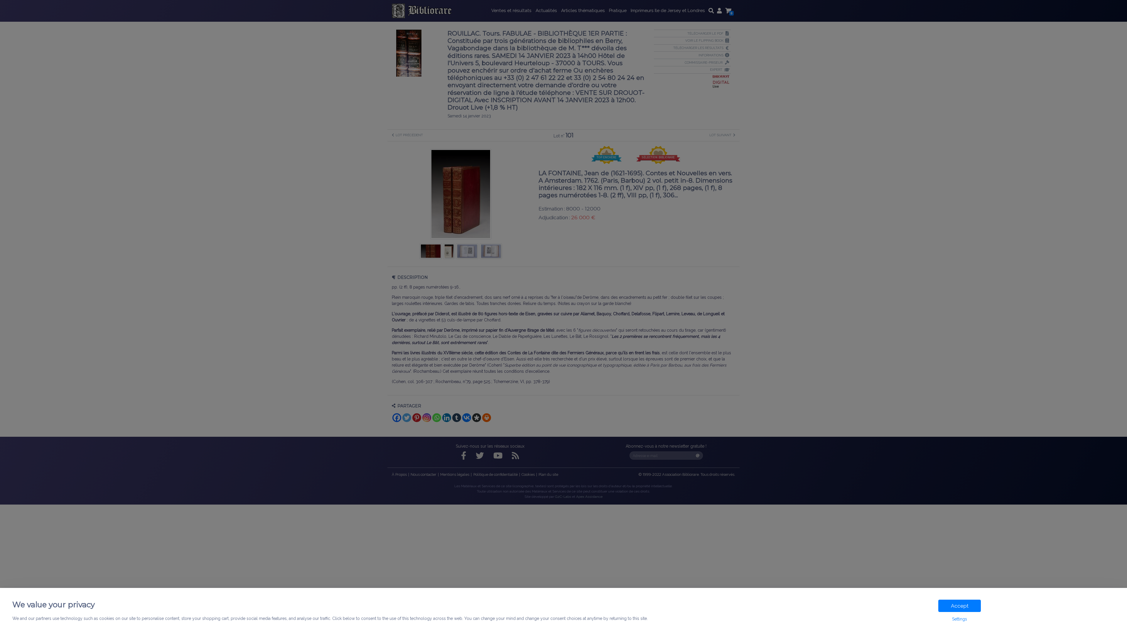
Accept (960, 606)
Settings (959, 619)
